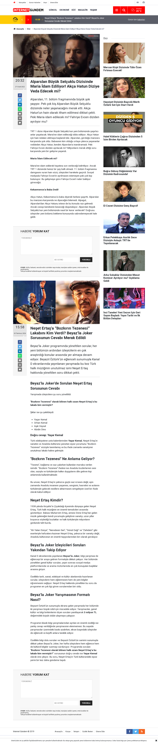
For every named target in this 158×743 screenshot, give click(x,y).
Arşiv (45, 2)
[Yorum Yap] (20, 123)
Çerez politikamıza (133, 741)
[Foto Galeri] (143, 2)
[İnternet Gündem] (28, 10)
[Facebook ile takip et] (129, 731)
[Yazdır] (20, 118)
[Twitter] (20, 100)
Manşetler (22, 2)
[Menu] (116, 10)
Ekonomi (64, 10)
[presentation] (22, 19)
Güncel (53, 10)
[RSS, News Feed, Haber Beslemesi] (142, 731)
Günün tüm (136, 19)
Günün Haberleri (34, 2)
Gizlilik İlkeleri (87, 732)
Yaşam (93, 10)
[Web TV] (137, 2)
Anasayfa (58, 732)
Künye (68, 732)
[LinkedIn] (20, 105)
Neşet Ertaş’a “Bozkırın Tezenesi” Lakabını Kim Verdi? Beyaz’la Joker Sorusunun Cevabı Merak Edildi (74, 19)
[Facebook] (20, 95)
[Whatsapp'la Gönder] (20, 109)
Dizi (74, 10)
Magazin (83, 10)
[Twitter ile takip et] (136, 731)
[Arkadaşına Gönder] (20, 114)
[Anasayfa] (14, 2)
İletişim (76, 732)
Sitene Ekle (54, 2)
